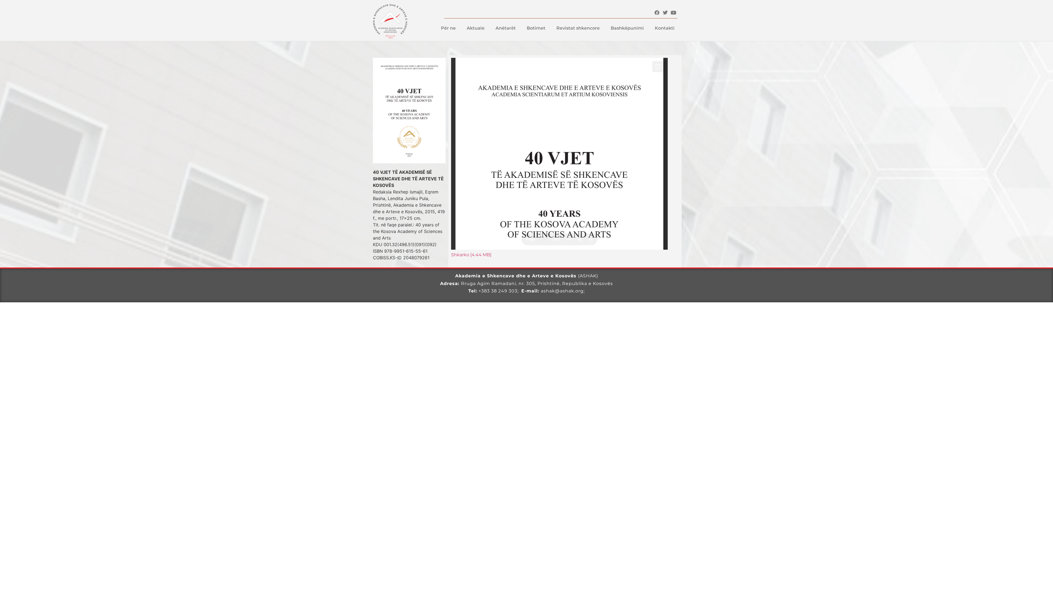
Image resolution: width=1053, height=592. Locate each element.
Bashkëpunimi (627, 28)
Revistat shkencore (578, 28)
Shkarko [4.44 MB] (471, 254)
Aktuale (476, 28)
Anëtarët (506, 28)
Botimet (536, 28)
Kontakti (665, 28)
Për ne (448, 28)
